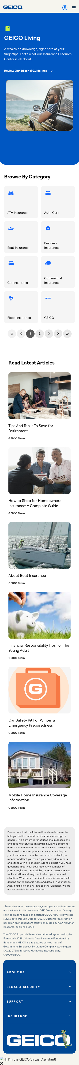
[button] (39, 1061)
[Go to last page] (67, 333)
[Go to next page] (58, 333)
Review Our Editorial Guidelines (25, 71)
